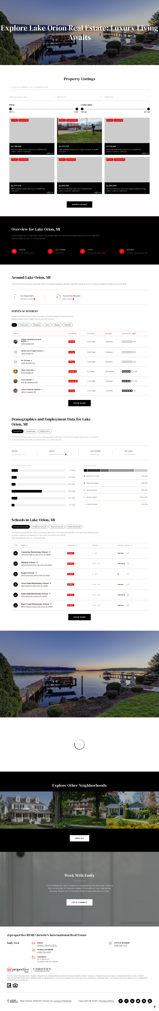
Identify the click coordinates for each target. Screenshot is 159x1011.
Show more (79, 403)
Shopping (37, 325)
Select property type (18, 97)
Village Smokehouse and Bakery (31, 340)
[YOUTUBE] (138, 1001)
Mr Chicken (25, 360)
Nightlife (68, 325)
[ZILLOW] (150, 1001)
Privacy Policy (106, 1001)
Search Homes (79, 204)
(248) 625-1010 (120, 945)
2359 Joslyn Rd (27, 344)
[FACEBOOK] (120, 1001)
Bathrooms (61, 97)
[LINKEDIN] (132, 1001)
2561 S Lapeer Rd (28, 392)
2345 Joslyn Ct (27, 353)
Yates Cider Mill (27, 370)
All (15, 325)
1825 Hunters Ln (28, 363)
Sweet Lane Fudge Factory (32, 351)
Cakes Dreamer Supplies (31, 389)
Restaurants (25, 325)
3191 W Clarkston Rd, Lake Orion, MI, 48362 (36, 565)
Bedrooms (109, 97)
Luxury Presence (63, 1001)
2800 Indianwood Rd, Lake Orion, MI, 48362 (37, 606)
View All (79, 838)
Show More (79, 617)
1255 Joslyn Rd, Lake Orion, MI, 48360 (34, 586)
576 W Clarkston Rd (29, 382)
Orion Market (26, 380)
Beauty (58, 325)
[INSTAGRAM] (126, 1001)
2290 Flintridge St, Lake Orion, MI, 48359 (36, 554)
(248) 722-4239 (44, 952)
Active (48, 325)
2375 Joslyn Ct (27, 373)
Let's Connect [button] (79, 902)
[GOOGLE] (144, 1001)
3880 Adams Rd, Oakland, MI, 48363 (34, 596)
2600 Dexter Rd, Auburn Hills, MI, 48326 (35, 575)
